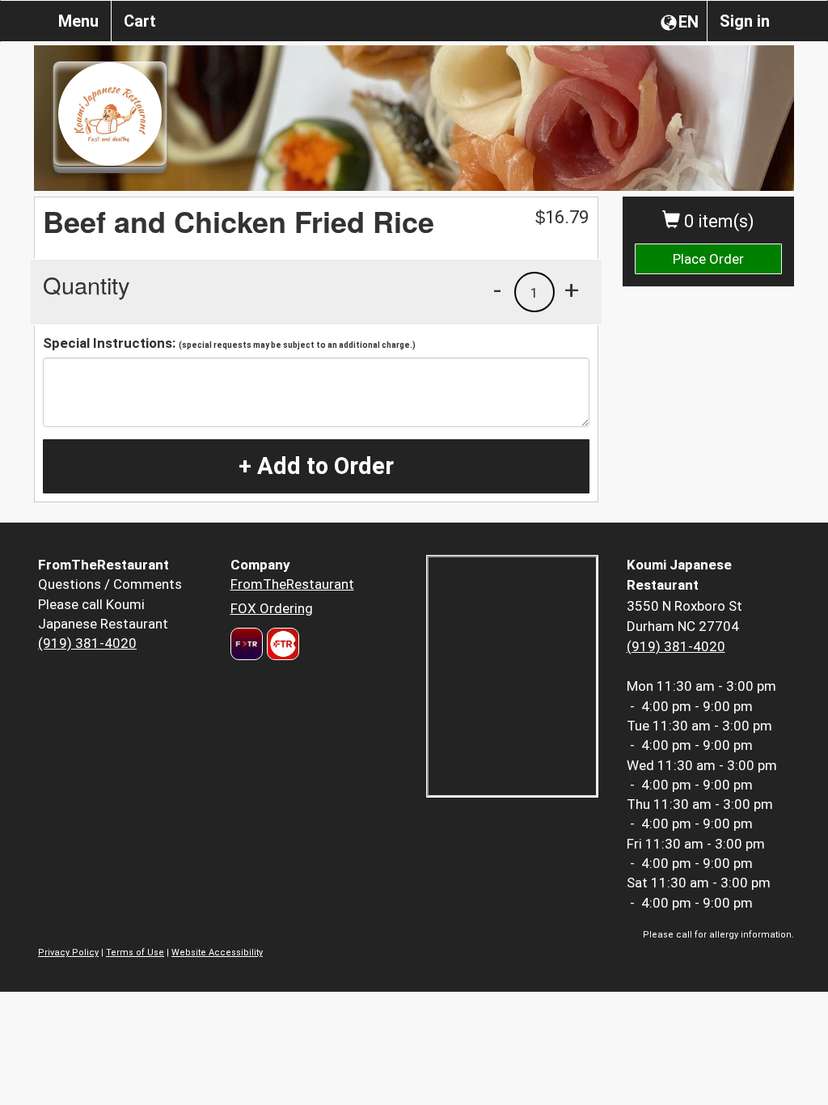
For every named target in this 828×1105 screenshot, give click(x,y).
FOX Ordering (271, 608)
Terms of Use (135, 952)
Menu (78, 21)
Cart (140, 21)
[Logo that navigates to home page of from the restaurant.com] (246, 644)
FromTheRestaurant (292, 584)
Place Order (708, 259)
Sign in (745, 21)
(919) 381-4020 (87, 643)
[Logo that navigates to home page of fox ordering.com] (281, 644)
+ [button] (571, 289)
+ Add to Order (316, 466)
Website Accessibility (217, 952)
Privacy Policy (68, 952)
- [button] (497, 289)
